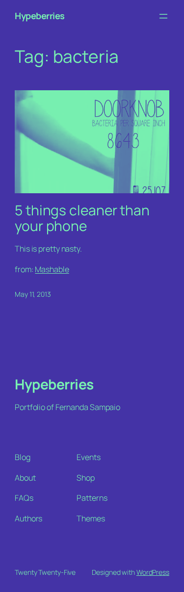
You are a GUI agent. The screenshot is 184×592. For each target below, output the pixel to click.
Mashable (52, 269)
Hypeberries (40, 16)
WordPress (152, 572)
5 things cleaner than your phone (82, 218)
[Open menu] (163, 16)
